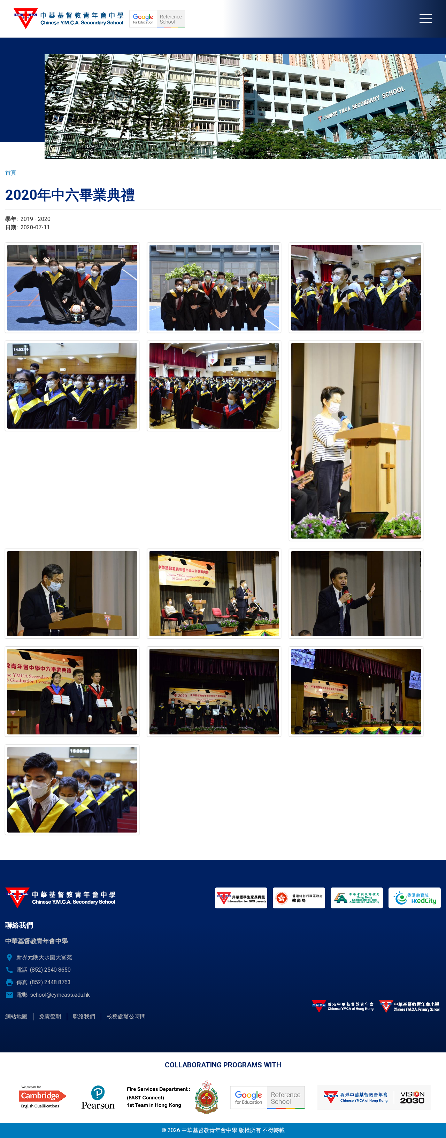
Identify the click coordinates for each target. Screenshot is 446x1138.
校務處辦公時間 (126, 1016)
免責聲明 (50, 1016)
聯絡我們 (84, 1016)
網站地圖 (16, 1016)
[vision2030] (374, 1097)
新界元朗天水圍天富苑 (44, 957)
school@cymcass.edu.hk (60, 995)
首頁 (10, 172)
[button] (72, 288)
